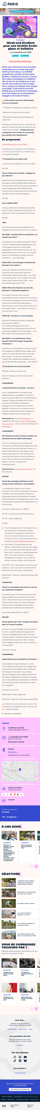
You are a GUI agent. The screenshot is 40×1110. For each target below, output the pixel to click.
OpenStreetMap (30, 781)
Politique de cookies (22, 1099)
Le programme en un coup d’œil (14, 144)
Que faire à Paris (15, 1106)
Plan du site (34, 1099)
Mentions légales (7, 1096)
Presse (4, 1099)
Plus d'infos (12, 752)
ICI (3, 709)
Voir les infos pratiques (20, 61)
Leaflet (22, 781)
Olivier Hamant (25, 418)
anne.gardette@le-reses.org (23, 541)
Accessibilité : (26, 1096)
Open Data (11, 1099)
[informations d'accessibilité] (13, 794)
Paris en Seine (30, 1106)
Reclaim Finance (25, 469)
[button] (20, 769)
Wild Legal (6, 426)
